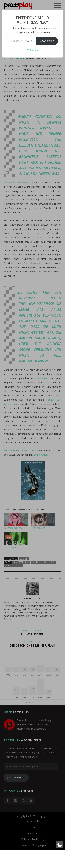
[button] (59, 844)
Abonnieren (47, 41)
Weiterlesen (32, 50)
